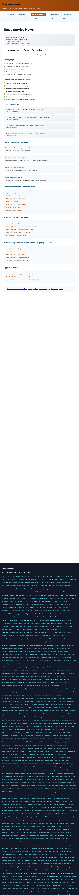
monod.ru (4, 860)
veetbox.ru (35, 576)
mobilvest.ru (35, 767)
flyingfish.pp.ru (6, 835)
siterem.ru (33, 782)
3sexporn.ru (5, 626)
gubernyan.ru (29, 810)
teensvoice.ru (5, 692)
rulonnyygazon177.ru (46, 660)
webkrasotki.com (18, 745)
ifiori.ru (70, 814)
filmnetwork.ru (6, 742)
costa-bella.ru (20, 726)
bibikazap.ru (5, 882)
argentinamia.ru (29, 664)
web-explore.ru (12, 579)
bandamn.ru (58, 623)
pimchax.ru (5, 635)
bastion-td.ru (71, 767)
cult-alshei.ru (5, 804)
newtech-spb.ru (68, 704)
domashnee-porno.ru (26, 692)
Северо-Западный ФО (38, 14)
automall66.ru (34, 870)
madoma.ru (48, 679)
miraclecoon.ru (52, 598)
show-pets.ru (21, 598)
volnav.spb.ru (71, 751)
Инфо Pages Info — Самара (14, 210)
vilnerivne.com (14, 848)
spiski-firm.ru (38, 714)
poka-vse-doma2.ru (26, 610)
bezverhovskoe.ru (63, 789)
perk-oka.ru (55, 664)
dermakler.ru (38, 892)
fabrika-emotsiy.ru (31, 757)
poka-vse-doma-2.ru (66, 604)
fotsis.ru (16, 773)
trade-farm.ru (72, 673)
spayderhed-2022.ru (49, 667)
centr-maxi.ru (69, 892)
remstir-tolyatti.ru (39, 704)
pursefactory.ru (23, 667)
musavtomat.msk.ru (29, 801)
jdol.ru (53, 704)
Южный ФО (45, 19)
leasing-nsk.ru (62, 835)
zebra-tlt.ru (22, 710)
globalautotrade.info (50, 789)
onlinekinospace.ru (49, 710)
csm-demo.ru (16, 610)
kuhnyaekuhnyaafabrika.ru (66, 645)
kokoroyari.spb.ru (32, 773)
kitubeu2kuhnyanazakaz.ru (33, 635)
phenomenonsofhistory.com (23, 879)
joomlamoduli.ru (44, 842)
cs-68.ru (40, 639)
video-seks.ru (23, 642)
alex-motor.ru (24, 779)
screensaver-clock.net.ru (58, 751)
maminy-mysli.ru (32, 854)
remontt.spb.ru (34, 792)
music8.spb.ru (49, 760)
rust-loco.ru (31, 735)
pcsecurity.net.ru (6, 798)
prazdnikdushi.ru (26, 576)
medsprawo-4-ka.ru (61, 626)
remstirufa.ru (38, 698)
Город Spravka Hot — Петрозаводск (17, 252)
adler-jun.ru (50, 623)
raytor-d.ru (20, 614)
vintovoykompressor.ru (8, 717)
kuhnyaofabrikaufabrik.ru (58, 635)
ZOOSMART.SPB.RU (7, 792)
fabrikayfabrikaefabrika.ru (26, 632)
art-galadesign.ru (27, 770)
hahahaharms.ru (13, 607)
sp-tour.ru (33, 798)
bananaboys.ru (66, 842)
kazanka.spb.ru (49, 754)
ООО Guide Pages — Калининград (16, 254)
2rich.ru (29, 592)
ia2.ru (66, 726)
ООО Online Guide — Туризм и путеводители (19, 229)
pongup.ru (60, 598)
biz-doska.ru (51, 692)
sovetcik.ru (49, 801)
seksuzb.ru (21, 645)
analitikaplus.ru (16, 764)
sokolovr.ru (59, 704)
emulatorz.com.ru (72, 888)
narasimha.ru (38, 676)
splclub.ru (21, 682)
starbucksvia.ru (20, 595)
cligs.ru (71, 879)
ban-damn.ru (14, 623)
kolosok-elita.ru (21, 729)
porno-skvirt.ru (70, 589)
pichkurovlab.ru (40, 689)
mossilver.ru (51, 773)
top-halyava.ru (44, 604)
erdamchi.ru (46, 698)
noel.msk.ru (63, 845)
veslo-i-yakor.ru (72, 692)
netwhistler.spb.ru (24, 882)
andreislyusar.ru (6, 667)
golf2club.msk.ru (47, 748)
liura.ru (74, 598)
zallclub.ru (65, 748)
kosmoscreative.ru (7, 770)
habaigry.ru (16, 751)
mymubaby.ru (68, 735)
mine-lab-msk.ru (60, 620)
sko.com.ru (74, 770)
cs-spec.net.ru (32, 826)
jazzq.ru (55, 851)
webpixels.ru (5, 851)
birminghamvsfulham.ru (23, 717)
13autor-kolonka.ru (13, 592)
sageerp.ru (44, 807)
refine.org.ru (11, 860)
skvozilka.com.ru (36, 888)
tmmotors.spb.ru (6, 801)
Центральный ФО (23, 14)
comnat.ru (4, 754)
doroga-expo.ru (36, 682)
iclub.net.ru (70, 782)
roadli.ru (22, 673)
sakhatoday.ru (15, 748)
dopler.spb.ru (72, 785)
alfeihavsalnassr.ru (38, 679)
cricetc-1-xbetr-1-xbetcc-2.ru (20, 604)
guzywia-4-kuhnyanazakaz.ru (52, 639)
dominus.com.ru (41, 885)
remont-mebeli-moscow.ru (9, 698)
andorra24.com (61, 810)
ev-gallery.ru (50, 607)
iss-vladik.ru (47, 882)
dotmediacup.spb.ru (61, 854)
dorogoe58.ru (12, 807)
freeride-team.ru (53, 579)
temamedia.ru (50, 838)
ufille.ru (10, 576)
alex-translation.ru (40, 845)
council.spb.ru (41, 782)
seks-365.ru (21, 685)
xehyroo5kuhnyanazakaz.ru (10, 632)
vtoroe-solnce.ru (32, 848)
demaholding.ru (6, 664)
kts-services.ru (18, 617)
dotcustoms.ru (6, 676)
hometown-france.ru (45, 601)
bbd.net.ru (43, 767)
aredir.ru (53, 892)
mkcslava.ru (63, 714)
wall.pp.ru (46, 879)
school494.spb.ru (58, 735)
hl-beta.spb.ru (48, 735)
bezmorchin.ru (60, 726)
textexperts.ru (61, 701)
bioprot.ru (12, 838)
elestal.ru (43, 595)
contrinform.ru (52, 857)
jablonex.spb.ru (70, 823)
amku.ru (73, 882)
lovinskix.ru (13, 598)
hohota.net (64, 764)
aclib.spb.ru (24, 835)
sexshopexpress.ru (72, 579)
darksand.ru (18, 626)
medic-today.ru (50, 689)
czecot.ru (62, 851)
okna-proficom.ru (31, 710)
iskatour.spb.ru (61, 732)
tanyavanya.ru (29, 704)
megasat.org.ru (55, 832)
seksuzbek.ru (5, 589)
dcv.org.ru (15, 817)
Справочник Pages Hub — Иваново (16, 193)
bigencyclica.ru (6, 732)
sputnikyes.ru (38, 748)
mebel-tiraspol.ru (6, 857)
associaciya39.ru (39, 726)
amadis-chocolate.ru (55, 717)
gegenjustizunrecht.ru (8, 714)
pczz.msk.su (13, 851)
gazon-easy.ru (6, 785)
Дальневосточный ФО (31, 19)
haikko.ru (23, 751)
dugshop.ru (39, 735)
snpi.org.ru (70, 732)
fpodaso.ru (44, 585)
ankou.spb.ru (48, 745)
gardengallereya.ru (7, 795)
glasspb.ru (5, 601)
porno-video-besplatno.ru (9, 685)
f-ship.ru (61, 738)
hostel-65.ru (35, 592)
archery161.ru (64, 729)
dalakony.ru (17, 792)
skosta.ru (15, 829)
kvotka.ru (4, 726)
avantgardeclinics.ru (53, 845)
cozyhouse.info (6, 876)
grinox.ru (23, 785)
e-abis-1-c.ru (68, 617)
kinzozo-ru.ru (72, 723)
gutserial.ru (61, 857)
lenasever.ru (5, 598)
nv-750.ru (35, 670)
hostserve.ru (44, 592)
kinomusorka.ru (54, 714)
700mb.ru (27, 876)
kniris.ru (15, 854)
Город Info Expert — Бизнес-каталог (17, 224)
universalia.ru (58, 695)
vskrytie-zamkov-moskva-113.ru (44, 632)
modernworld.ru (69, 820)
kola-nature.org (45, 863)
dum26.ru (45, 817)
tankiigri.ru (33, 885)
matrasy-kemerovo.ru (54, 673)
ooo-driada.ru (69, 779)
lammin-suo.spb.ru (50, 732)
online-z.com (5, 767)
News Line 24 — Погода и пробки (16, 235)
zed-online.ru (68, 632)
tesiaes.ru (32, 754)
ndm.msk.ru (20, 789)
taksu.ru (58, 689)
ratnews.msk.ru (29, 842)
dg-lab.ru (24, 760)
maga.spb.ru (41, 867)
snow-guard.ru (57, 660)
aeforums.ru (57, 748)
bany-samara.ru (17, 873)
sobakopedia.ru (31, 751)
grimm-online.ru (21, 867)
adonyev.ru (54, 589)
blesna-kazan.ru (42, 773)
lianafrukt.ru (12, 845)
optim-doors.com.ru (15, 814)
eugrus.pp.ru (29, 726)
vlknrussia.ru (71, 639)
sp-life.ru (43, 617)
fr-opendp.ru (61, 817)
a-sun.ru (21, 829)
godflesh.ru (5, 710)
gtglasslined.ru (38, 810)
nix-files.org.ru (6, 748)
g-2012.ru (58, 607)
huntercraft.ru (59, 848)
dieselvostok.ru (36, 738)
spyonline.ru (25, 764)
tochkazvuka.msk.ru (7, 776)
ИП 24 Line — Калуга (12, 201)
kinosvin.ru (22, 742)
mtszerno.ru (24, 832)
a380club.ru (20, 664)
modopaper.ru (14, 679)
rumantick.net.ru (15, 832)
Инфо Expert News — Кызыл (14, 196)
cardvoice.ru (5, 679)
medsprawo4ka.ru (55, 629)
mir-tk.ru (64, 639)
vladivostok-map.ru (12, 642)
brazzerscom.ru (44, 629)
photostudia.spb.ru (45, 792)
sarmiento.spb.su (29, 732)
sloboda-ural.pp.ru (45, 764)
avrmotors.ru (17, 770)
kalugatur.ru (25, 754)
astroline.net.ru (33, 779)
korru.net (20, 732)
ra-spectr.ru (63, 860)
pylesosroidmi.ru (55, 879)
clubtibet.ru (37, 776)
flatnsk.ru (4, 779)
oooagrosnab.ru (35, 585)
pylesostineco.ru (32, 785)
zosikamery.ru (34, 764)
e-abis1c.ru (67, 614)
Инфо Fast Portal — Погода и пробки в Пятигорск (21, 277)
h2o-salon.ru (30, 742)
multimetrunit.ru (24, 798)
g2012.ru (21, 607)
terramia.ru (63, 792)
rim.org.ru (46, 804)
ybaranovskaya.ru (58, 801)
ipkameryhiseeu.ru (36, 817)
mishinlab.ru (65, 592)
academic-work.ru (55, 842)
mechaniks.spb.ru (64, 826)
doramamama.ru (56, 698)
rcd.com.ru (5, 838)
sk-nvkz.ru (25, 823)
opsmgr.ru (42, 607)
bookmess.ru (5, 826)
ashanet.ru (64, 673)
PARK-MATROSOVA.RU (44, 757)
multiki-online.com (7, 745)
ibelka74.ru (74, 873)
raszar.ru (39, 642)
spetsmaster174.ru (24, 817)
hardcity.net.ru (69, 807)
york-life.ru (28, 682)
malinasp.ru (14, 742)
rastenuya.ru (21, 579)
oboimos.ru (5, 814)
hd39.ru (69, 835)
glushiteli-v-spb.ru (44, 832)
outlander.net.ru (32, 867)
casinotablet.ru (49, 695)
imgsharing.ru (14, 692)
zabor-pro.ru (71, 804)
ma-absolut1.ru (15, 670)
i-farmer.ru (52, 823)
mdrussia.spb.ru (70, 857)
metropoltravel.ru (61, 692)
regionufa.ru (25, 695)
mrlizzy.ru (58, 829)
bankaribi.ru (31, 642)
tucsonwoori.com (29, 845)
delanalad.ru (60, 670)
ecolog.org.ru (26, 720)
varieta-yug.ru (66, 610)
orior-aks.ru (45, 776)
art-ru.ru (63, 888)
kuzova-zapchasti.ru (34, 807)
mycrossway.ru (40, 838)
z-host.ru (21, 635)
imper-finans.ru (38, 804)
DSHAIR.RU (67, 798)
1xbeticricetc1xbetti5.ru (46, 614)
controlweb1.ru (55, 723)
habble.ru (11, 595)
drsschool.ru (72, 789)
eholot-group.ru (15, 823)
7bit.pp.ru (18, 754)
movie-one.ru (47, 664)
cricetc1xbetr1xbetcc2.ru (9, 614)
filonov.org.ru (45, 860)
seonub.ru (23, 707)
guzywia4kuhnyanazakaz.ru (34, 645)
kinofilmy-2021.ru (7, 704)
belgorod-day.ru (23, 689)
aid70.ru (4, 789)
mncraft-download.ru (51, 707)
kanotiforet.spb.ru (7, 720)
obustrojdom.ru (40, 801)
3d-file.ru (35, 614)
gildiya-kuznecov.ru (60, 754)
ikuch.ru (24, 814)
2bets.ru (70, 714)
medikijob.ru (25, 792)
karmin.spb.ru (5, 870)
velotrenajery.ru (63, 595)
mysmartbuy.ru (42, 673)
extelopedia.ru (40, 732)
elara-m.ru (46, 714)
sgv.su (74, 742)
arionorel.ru (42, 854)
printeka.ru (27, 888)
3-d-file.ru (4, 607)
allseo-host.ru (48, 610)
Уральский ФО (67, 14)
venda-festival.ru (14, 620)
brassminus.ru (63, 804)
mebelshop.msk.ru (52, 767)
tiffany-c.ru (36, 770)
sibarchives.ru (73, 664)
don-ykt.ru (73, 689)
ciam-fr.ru (52, 576)
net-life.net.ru (5, 723)
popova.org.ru (14, 882)
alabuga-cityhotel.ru (18, 582)
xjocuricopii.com (17, 801)
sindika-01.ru (36, 617)
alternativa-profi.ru (28, 892)
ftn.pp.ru (4, 807)
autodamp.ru (29, 676)
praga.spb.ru (35, 720)
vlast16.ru (14, 732)
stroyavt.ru (47, 723)
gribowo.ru (21, 601)
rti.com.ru (16, 795)
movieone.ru (59, 667)
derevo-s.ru (43, 857)
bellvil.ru (33, 882)
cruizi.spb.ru (69, 851)
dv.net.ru (11, 879)
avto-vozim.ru (14, 723)
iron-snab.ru (11, 726)
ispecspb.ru (5, 729)
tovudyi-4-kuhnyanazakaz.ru (30, 629)
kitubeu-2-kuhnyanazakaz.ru (10, 639)
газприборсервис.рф (68, 867)
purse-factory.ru (24, 623)
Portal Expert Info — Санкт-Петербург (17, 257)
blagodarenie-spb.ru (7, 629)
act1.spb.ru (42, 779)
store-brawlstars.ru (26, 620)
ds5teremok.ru (15, 835)
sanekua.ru (5, 845)
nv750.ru (56, 676)
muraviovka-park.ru (67, 698)
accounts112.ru (54, 604)
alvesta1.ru (56, 745)
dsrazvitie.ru (60, 807)
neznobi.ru (73, 592)
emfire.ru (51, 585)
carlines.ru (72, 776)
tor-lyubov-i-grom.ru (35, 667)
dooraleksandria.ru (38, 620)
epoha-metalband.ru (7, 738)
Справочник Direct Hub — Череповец (17, 260)
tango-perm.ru (59, 742)
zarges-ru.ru (73, 710)
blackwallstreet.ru (72, 810)
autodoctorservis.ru (54, 720)
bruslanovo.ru (25, 782)
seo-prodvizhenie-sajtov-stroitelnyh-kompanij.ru (16, 660)
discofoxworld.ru (42, 598)
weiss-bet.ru (33, 695)
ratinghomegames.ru (8, 810)
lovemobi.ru (56, 888)
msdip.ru (47, 704)
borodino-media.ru (7, 695)
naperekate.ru (46, 635)
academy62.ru (71, 792)
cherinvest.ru (28, 745)
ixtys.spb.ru (17, 863)
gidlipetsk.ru (60, 779)
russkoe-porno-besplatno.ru (10, 689)
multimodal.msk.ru (7, 751)
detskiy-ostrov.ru (38, 745)
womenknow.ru (63, 876)
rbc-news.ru (61, 589)
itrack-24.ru (62, 579)
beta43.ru (20, 845)
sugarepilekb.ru (15, 785)
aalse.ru (14, 664)
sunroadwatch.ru (6, 842)
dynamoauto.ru (54, 776)
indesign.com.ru (71, 870)
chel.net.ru (24, 735)
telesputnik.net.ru (38, 879)
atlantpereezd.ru (36, 582)
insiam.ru (48, 729)
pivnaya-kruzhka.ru (71, 701)
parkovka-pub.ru (47, 888)
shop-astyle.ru (35, 857)
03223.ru (4, 576)
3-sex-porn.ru (6, 623)
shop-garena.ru (6, 604)
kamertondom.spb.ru (67, 720)
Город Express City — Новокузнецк (16, 204)
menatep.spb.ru (6, 888)
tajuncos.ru (56, 679)
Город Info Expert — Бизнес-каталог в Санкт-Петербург (23, 280)
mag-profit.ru (44, 835)
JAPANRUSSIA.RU (15, 804)
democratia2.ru (43, 823)
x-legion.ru (50, 617)
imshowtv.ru (54, 795)
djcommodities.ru (48, 676)
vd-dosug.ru (45, 589)
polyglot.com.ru (51, 779)
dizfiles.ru (68, 670)
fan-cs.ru (39, 798)
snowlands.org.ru (38, 829)
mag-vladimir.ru (43, 870)
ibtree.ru (49, 885)
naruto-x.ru (15, 667)
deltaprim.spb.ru (49, 742)
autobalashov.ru (20, 714)
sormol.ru (22, 592)
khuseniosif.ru (50, 854)
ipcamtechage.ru (6, 829)
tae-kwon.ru (30, 729)
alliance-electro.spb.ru (35, 723)
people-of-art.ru (19, 776)
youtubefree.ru (6, 673)
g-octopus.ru (63, 664)
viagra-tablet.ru (34, 623)
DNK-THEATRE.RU (52, 826)
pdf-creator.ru (64, 745)
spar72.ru (25, 885)
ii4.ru (44, 810)
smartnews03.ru (31, 598)
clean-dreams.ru (17, 701)
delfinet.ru (28, 595)
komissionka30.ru (34, 835)
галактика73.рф (65, 770)
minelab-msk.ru (36, 626)
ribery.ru (45, 682)
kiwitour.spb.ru (61, 870)
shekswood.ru (15, 870)
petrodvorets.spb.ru (24, 851)
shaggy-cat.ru (34, 607)
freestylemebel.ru (7, 873)
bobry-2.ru (23, 848)
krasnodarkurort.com (44, 795)
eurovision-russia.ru (32, 579)
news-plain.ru (43, 670)
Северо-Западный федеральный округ (17, 8)
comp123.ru (65, 689)
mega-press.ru (68, 576)
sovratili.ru (31, 589)
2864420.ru (71, 626)
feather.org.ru (18, 885)
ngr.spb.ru (17, 738)
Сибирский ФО (17, 19)
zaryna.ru (41, 695)
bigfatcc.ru (5, 595)
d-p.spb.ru (56, 770)
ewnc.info (47, 751)
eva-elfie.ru (36, 692)
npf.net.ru (11, 754)
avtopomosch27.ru (25, 670)
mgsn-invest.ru (42, 873)
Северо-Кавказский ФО (59, 19)
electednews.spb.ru (7, 885)
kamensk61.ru (28, 860)
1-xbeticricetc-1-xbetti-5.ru (60, 601)
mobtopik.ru (73, 795)
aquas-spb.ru (5, 848)
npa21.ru (37, 814)
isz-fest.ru (41, 751)
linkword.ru (13, 826)
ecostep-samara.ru (46, 770)
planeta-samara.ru (31, 673)
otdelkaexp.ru (26, 767)
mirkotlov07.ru (30, 838)
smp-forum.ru (63, 767)
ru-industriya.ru (56, 685)
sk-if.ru (37, 842)
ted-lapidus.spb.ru (33, 820)
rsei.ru (25, 873)
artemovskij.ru (63, 785)
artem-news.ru (24, 795)
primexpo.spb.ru (49, 726)
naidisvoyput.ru (32, 873)
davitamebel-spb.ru (7, 773)
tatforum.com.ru (16, 892)
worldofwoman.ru (7, 701)
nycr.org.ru (31, 814)
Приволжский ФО (54, 14)
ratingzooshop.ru (30, 789)
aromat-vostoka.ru (15, 767)
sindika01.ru (5, 620)
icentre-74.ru (53, 835)
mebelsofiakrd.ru (67, 829)
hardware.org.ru (6, 760)
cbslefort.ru (66, 838)
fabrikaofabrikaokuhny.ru (50, 645)
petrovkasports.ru (65, 679)
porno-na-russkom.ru (55, 592)
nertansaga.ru (52, 670)
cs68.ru (4, 642)
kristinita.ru (33, 701)
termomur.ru (21, 698)
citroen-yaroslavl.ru (18, 842)
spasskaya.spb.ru (7, 854)
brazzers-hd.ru (13, 635)
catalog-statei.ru (6, 817)
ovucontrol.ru (30, 685)
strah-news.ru (43, 579)
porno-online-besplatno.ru (9, 682)
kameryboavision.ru (7, 757)
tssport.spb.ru (51, 810)
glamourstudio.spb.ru (34, 863)
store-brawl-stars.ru (7, 617)
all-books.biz (16, 857)
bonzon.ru (40, 882)
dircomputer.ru (42, 701)
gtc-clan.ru (64, 879)
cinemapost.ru (44, 576)
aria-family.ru (15, 673)
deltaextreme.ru (20, 838)
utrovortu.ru (29, 714)
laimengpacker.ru (22, 807)
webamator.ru (6, 670)
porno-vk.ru (23, 589)
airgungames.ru (37, 610)
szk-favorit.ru (64, 776)
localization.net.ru (66, 832)
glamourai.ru (54, 804)
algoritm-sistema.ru (64, 707)
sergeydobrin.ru (69, 773)
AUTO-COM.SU (55, 764)
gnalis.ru (27, 601)
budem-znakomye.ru (23, 585)
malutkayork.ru (39, 742)
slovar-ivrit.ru (63, 682)
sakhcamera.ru (24, 723)
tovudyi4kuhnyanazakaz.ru (9, 645)
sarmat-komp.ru (35, 717)
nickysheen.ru (42, 848)
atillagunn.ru (28, 614)
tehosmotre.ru (57, 610)
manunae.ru (22, 679)
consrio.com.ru (40, 729)
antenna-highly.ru (50, 620)
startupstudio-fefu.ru (62, 710)
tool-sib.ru (15, 798)
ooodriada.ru (72, 860)
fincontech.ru (67, 623)
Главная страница (57, 289)
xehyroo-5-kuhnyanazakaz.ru (27, 639)
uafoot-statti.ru (58, 614)
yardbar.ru (53, 870)
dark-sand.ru (27, 617)
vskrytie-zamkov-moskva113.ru (52, 642)
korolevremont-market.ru (9, 585)
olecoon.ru (38, 589)
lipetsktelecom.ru (67, 642)
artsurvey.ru (46, 892)
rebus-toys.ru (27, 626)
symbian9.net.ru (58, 798)
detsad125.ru (5, 782)
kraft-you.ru (59, 576)
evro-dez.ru (67, 667)
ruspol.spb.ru (53, 817)
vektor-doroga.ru (53, 595)
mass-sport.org (60, 823)
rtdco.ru (69, 657)
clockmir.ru (50, 848)
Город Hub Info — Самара (13, 207)
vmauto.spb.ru (25, 857)
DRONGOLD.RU (33, 823)
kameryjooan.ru (53, 785)
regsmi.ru (68, 738)
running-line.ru (6, 735)
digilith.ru (32, 689)
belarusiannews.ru (52, 876)
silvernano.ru (36, 595)
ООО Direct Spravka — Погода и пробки (18, 232)
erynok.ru (40, 710)
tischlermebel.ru (24, 870)
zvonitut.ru (31, 707)
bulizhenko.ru (5, 832)
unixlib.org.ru (67, 885)
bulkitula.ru (34, 601)
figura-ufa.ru (34, 876)
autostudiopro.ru (6, 582)
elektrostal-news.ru (67, 582)
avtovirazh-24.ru (47, 851)
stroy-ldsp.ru (28, 829)
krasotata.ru (16, 576)
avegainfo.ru (55, 729)
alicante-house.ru (65, 873)
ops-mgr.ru (65, 607)
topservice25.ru (19, 810)
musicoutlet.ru (66, 863)
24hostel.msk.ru (47, 738)
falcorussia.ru (44, 720)
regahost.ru (12, 729)
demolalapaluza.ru (18, 704)
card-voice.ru (35, 660)
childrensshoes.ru (50, 829)
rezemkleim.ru (6, 707)
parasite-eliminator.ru (45, 820)
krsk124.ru (57, 760)
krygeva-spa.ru (15, 735)
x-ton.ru (62, 676)
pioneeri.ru (44, 717)
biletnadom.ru (59, 632)
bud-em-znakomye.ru (48, 582)
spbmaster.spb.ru (56, 863)
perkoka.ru (39, 664)
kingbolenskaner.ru (13, 779)
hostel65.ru (68, 598)
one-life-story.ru (34, 604)
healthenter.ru (52, 701)
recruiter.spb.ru (39, 760)
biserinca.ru (33, 795)
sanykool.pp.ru (57, 885)
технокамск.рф (54, 860)
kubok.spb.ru (65, 760)
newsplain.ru (69, 676)
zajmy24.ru (18, 629)
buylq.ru (70, 845)
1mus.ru (12, 626)
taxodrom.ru (51, 807)
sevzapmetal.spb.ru (20, 820)
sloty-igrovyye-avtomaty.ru (43, 685)
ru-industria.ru (13, 710)
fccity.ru (24, 863)
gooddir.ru (68, 742)
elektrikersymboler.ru (26, 748)
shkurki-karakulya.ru (68, 717)
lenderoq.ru (60, 773)
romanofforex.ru (6, 764)
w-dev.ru (55, 738)
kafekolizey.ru (62, 782)
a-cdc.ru (58, 582)
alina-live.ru (43, 876)
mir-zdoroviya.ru (15, 782)
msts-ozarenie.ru (43, 785)
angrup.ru (31, 760)
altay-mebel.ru (41, 826)
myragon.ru (55, 792)
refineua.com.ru (22, 826)
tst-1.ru (27, 607)
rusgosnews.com (26, 738)
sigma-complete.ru (58, 820)
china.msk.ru (5, 867)
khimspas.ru (60, 892)
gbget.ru (29, 679)
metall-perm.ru (11, 789)
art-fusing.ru (58, 838)
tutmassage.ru (17, 720)
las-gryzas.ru (65, 882)
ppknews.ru (68, 801)
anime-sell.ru (49, 867)
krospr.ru (4, 592)
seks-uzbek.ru (14, 589)
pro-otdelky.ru (59, 585)
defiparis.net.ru (56, 882)
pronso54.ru (72, 595)
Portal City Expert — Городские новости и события (21, 227)
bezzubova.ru (29, 776)
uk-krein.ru (20, 860)
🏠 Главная (11, 14)
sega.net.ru (5, 879)
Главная (4, 8)
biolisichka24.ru (39, 707)
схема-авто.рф (16, 760)
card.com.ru (40, 754)
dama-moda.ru (6, 823)
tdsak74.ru (64, 723)
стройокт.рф (68, 848)
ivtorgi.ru (64, 814)
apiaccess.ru (39, 789)
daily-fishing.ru (33, 832)
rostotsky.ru (17, 695)
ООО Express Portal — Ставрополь (16, 199)
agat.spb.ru (55, 757)
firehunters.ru (12, 601)
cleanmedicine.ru (53, 682)
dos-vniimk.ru (73, 876)
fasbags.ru (43, 623)
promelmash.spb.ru (7, 863)
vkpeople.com (22, 854)
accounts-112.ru (6, 610)
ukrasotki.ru (67, 585)
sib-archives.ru (59, 617)
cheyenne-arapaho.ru (8, 820)
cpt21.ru (71, 726)
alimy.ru (71, 764)
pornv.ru (27, 582)
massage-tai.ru (15, 707)
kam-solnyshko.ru (72, 817)
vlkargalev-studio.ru (17, 876)
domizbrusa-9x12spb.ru (70, 660)
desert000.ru (56, 814)
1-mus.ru (69, 620)
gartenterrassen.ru (17, 888)
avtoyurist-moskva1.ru (65, 757)
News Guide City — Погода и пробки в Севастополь (21, 274)
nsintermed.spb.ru (36, 851)
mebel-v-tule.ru (64, 795)
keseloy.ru (57, 867)
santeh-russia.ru (47, 798)
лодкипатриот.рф (51, 782)
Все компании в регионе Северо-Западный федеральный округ (28, 289)
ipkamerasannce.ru (53, 873)
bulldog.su (13, 867)
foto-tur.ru (44, 692)
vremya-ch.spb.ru (46, 814)
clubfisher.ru (29, 698)
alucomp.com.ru (6, 892)
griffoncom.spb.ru (19, 757)
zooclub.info (36, 860)
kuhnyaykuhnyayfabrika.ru (9, 648)
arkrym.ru (26, 701)
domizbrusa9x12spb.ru (18, 676)
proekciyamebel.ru (27, 804)
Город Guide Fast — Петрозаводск (16, 249)
